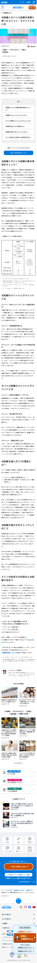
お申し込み (32, 8)
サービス (22, 2)
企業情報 (28, 2)
